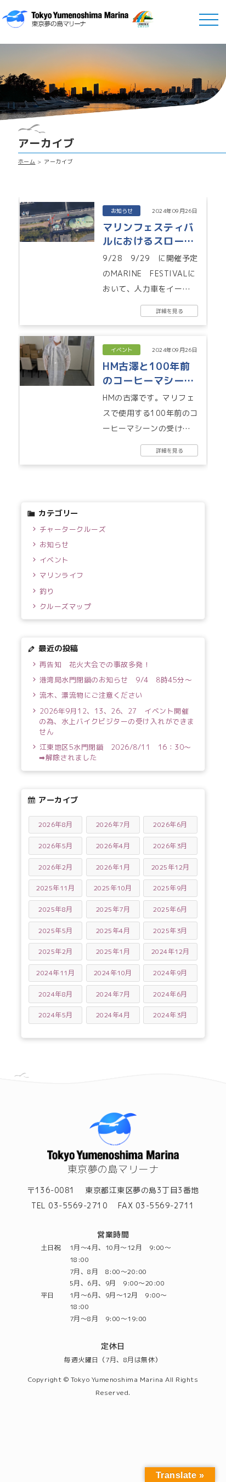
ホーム (27, 161)
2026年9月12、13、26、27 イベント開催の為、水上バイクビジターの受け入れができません (117, 721)
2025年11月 (55, 888)
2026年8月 (55, 824)
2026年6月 (170, 824)
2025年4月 (113, 930)
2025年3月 (170, 930)
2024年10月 (113, 972)
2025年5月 (55, 930)
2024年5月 (55, 1015)
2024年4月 (113, 1015)
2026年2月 (55, 867)
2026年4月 (113, 845)
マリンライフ (61, 575)
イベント (54, 560)
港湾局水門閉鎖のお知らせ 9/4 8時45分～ (116, 680)
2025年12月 (170, 867)
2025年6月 (170, 909)
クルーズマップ (65, 606)
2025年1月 (113, 951)
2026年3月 (170, 845)
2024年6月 (170, 994)
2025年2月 (55, 951)
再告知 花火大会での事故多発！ (95, 664)
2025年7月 (113, 909)
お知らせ (54, 544)
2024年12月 (170, 951)
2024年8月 (55, 994)
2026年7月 (113, 824)
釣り (46, 591)
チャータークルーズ (72, 529)
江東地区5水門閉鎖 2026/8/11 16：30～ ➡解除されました (117, 752)
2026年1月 (113, 867)
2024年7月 (113, 994)
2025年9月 (170, 888)
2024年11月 (55, 972)
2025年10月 (113, 888)
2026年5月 (55, 845)
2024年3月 (170, 1015)
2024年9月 (170, 972)
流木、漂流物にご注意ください (91, 695)
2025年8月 (55, 909)
